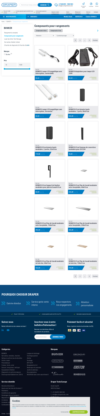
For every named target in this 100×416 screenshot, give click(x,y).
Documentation (32, 372)
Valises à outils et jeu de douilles (12, 358)
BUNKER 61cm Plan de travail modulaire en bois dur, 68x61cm (50, 262)
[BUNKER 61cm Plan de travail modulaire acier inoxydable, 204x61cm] (83, 208)
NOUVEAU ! (79, 17)
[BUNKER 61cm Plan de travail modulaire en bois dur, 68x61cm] (50, 246)
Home (3, 21)
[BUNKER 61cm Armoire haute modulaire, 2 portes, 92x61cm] (50, 132)
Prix (5, 60)
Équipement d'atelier (8, 370)
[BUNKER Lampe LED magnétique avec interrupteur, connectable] (50, 56)
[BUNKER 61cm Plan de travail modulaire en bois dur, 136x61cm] (83, 246)
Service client (88, 13)
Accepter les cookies (78, 412)
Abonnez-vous (58, 337)
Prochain (95, 40)
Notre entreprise (69, 13)
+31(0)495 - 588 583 (65, 4)
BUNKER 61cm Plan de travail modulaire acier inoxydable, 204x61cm (83, 224)
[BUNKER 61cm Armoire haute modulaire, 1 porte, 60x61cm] (83, 94)
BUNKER (9, 21)
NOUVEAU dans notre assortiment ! (38, 374)
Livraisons (5, 400)
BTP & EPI (30, 363)
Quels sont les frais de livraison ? (12, 388)
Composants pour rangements (13, 36)
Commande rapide (7, 405)
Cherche (43, 5)
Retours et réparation (78, 13)
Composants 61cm (56, 31)
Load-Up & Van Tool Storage (12, 39)
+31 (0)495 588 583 (58, 392)
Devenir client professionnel (55, 13)
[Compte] (96, 4)
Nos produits (11, 17)
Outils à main (6, 360)
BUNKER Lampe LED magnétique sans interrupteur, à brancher (49, 110)
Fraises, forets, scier (8, 365)
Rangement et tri (32, 365)
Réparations (5, 398)
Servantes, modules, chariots (11, 356)
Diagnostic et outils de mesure (11, 372)
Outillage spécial (32, 356)
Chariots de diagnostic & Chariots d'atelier (17, 45)
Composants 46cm (41, 31)
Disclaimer (8, 413)
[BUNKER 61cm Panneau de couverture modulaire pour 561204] (83, 132)
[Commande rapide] (83, 4)
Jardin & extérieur (32, 370)
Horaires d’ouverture (8, 386)
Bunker (9, 54)
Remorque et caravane (34, 367)
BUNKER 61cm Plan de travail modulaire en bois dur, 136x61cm (83, 262)
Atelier (29, 358)
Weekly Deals (68, 17)
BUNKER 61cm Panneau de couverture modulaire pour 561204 (82, 148)
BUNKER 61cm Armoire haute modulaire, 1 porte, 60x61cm (79, 110)
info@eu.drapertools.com (65, 6)
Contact (96, 12)
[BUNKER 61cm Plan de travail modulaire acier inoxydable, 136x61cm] (50, 208)
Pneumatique (6, 363)
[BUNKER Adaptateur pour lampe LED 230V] (83, 56)
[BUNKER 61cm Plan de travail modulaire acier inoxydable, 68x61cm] (83, 170)
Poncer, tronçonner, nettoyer (11, 367)
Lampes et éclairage (33, 353)
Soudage (30, 360)
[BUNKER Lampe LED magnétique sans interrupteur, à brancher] (50, 94)
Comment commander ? (9, 402)
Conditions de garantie (9, 393)
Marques (33, 17)
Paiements (5, 390)
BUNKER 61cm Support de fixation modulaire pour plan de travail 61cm (48, 186)
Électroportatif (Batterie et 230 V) (12, 374)
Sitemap (3, 413)
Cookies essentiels (65, 412)
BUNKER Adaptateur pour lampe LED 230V (82, 72)
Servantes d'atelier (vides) (12, 42)
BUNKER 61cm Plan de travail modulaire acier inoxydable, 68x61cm (83, 186)
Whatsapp (55, 397)
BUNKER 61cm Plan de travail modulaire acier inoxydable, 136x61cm (50, 224)
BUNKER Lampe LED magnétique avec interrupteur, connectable (49, 72)
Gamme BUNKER (91, 17)
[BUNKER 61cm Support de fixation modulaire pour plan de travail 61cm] (50, 170)
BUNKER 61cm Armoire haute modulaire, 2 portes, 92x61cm (46, 148)
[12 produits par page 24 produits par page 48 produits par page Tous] (64, 35)
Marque (6, 51)
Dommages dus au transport (10, 395)
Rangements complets (11, 33)
